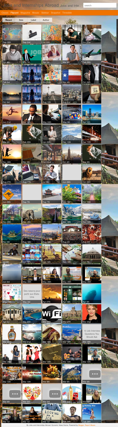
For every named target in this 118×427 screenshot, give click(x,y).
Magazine (25, 12)
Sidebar (45, 12)
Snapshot (55, 12)
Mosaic (35, 12)
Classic (5, 12)
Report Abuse (90, 425)
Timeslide (67, 12)
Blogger (81, 425)
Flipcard (14, 12)
